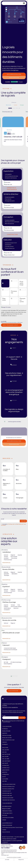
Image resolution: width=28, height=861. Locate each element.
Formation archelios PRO (8, 788)
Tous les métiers (7, 726)
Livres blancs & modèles (8, 817)
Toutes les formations (8, 784)
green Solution (5, 769)
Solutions (6, 88)
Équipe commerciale (7, 825)
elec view (4, 781)
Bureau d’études (6, 730)
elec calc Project (6, 761)
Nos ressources (6, 806)
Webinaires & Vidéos (7, 810)
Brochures (4, 815)
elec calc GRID (5, 758)
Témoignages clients (7, 813)
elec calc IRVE (5, 749)
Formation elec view (7, 795)
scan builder (5, 778)
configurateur (5, 774)
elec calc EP (5, 763)
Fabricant (4, 742)
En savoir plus (8, 143)
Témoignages (7, 265)
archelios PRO (5, 765)
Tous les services (7, 803)
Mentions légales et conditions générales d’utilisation (12, 841)
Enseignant (5, 744)
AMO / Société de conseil (8, 739)
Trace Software (5, 2)
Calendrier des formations (8, 799)
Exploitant (4, 733)
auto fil (4, 776)
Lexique (4, 819)
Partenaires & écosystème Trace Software (12, 827)
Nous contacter (14, 77)
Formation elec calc (7, 793)
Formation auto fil (6, 791)
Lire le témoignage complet (10, 325)
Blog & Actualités (6, 808)
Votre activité (7, 534)
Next (23, 108)
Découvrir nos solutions (14, 74)
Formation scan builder (7, 797)
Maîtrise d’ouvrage (6, 735)
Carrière (4, 829)
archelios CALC (6, 767)
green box (4, 772)
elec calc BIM (5, 756)
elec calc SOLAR (6, 754)
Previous (4, 108)
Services (13, 335)
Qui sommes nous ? (7, 823)
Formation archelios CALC (8, 786)
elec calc (4, 752)
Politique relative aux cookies (9, 838)
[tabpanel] (14, 128)
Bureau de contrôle (7, 737)
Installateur (5, 728)
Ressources (6, 458)
